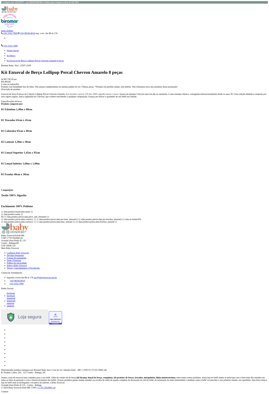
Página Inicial (13, 50)
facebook (11, 293)
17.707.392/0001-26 (46, 387)
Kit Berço (11, 55)
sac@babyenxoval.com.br (45, 277)
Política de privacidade (17, 263)
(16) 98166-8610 (28, 33)
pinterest (10, 303)
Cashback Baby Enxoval (18, 253)
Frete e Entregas (14, 260)
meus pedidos (7, 31)
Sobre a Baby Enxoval (17, 265)
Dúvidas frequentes (15, 255)
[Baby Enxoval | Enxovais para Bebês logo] (9, 12)
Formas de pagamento (16, 258)
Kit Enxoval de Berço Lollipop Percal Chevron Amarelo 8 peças (35, 61)
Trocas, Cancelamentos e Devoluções (23, 268)
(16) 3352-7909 (10, 33)
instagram (11, 298)
